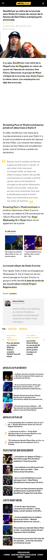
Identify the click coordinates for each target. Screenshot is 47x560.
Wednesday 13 (10, 220)
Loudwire (13, 293)
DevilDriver (18, 62)
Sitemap (40, 554)
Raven (23, 220)
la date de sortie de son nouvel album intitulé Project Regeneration (23, 284)
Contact (20, 557)
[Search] (12, 3)
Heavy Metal (12, 329)
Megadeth (24, 66)
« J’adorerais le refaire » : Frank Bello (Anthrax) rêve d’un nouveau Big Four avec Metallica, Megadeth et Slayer (24, 433)
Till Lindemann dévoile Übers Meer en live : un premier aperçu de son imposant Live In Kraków (26, 442)
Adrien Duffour (10, 26)
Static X (34, 76)
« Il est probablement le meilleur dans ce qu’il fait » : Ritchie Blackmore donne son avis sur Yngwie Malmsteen (25, 425)
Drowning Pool (10, 207)
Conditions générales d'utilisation (23, 554)
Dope (34, 216)
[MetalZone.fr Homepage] (23, 3)
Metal (38, 72)
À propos (7, 554)
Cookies (27, 557)
